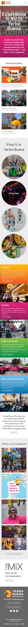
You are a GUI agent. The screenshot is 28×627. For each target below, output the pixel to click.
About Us (14, 432)
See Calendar (6, 316)
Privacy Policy (15, 623)
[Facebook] (14, 611)
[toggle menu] (25, 3)
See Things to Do (7, 280)
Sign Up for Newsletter (14, 607)
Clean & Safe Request (14, 603)
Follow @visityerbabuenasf (14, 554)
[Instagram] (11, 611)
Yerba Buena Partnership (16, 619)
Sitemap (22, 623)
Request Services (7, 354)
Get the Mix (9, 580)
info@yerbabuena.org (18, 599)
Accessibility (6, 623)
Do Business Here (7, 390)
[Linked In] (17, 611)
